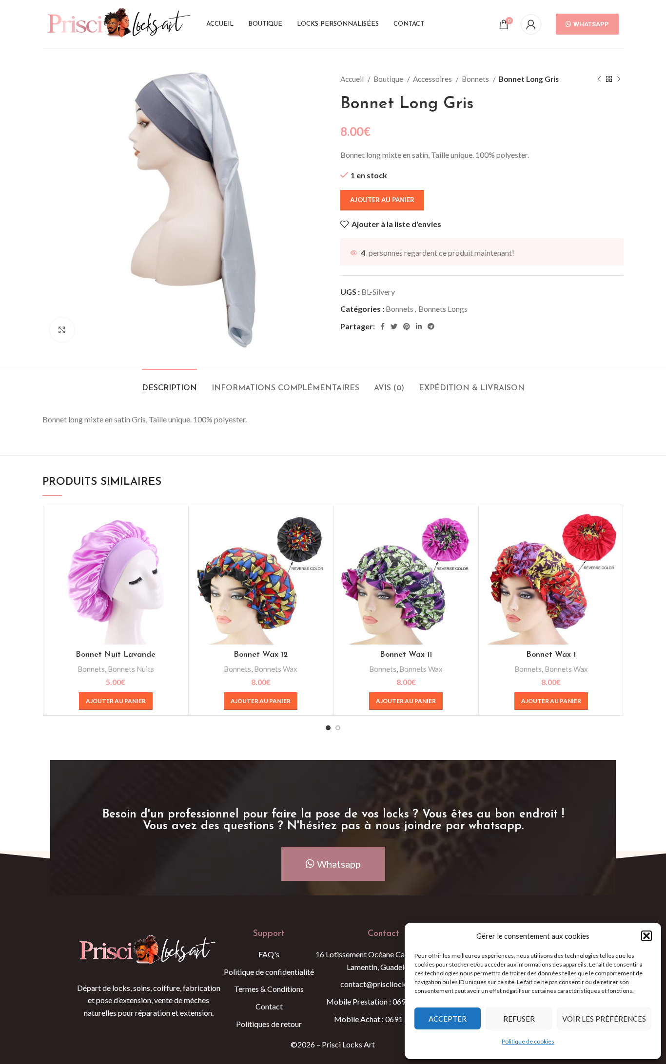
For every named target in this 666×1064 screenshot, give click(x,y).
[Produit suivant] (619, 79)
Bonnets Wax (275, 669)
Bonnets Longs (443, 308)
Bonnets (476, 79)
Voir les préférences (604, 1018)
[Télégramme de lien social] (431, 326)
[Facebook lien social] (382, 326)
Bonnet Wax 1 (551, 655)
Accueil (352, 79)
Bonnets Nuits (131, 669)
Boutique (389, 79)
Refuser (519, 1018)
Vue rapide (176, 526)
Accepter (448, 1018)
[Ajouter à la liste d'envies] (176, 548)
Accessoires (433, 79)
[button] (646, 936)
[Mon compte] (531, 24)
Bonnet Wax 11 (406, 655)
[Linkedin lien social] (419, 326)
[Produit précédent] (599, 79)
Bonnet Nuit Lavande (116, 655)
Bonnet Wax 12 (261, 655)
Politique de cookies (528, 1041)
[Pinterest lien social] (406, 326)
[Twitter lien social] (394, 326)
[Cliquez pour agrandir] (62, 330)
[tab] (169, 384)
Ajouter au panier (382, 200)
